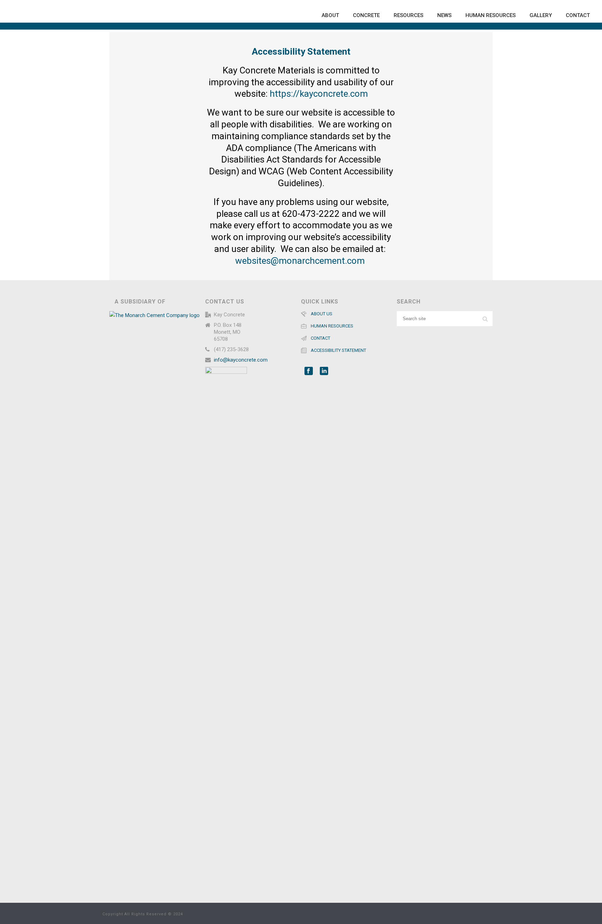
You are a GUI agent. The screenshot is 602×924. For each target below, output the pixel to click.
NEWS (444, 15)
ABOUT (330, 15)
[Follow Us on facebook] (308, 371)
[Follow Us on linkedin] (324, 371)
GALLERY (541, 15)
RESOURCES (408, 15)
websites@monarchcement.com (301, 260)
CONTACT (578, 15)
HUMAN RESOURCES (490, 15)
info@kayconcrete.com (241, 360)
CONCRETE (366, 15)
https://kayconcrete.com (319, 93)
